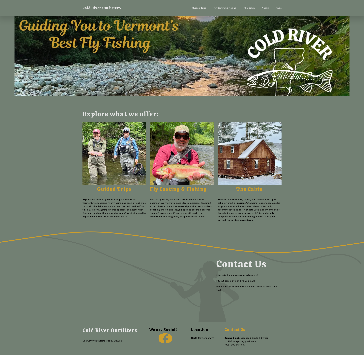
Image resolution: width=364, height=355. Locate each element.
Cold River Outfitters (101, 8)
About (265, 8)
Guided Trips (199, 8)
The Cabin (249, 8)
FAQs (279, 8)
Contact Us (235, 329)
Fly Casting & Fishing (224, 8)
